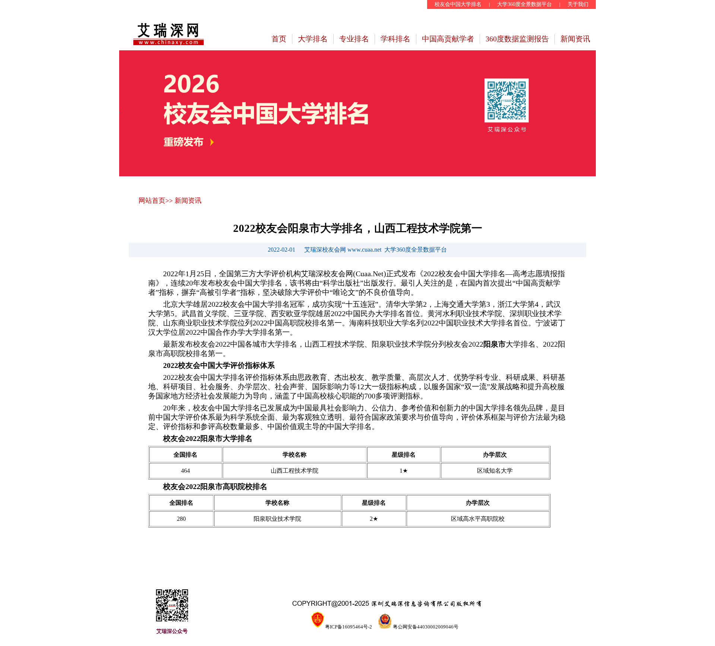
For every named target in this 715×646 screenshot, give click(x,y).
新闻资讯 (575, 39)
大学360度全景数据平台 (524, 4)
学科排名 (395, 39)
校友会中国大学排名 (458, 4)
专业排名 (354, 39)
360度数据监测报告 (517, 39)
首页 (278, 39)
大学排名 (313, 39)
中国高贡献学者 (448, 39)
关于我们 (578, 4)
